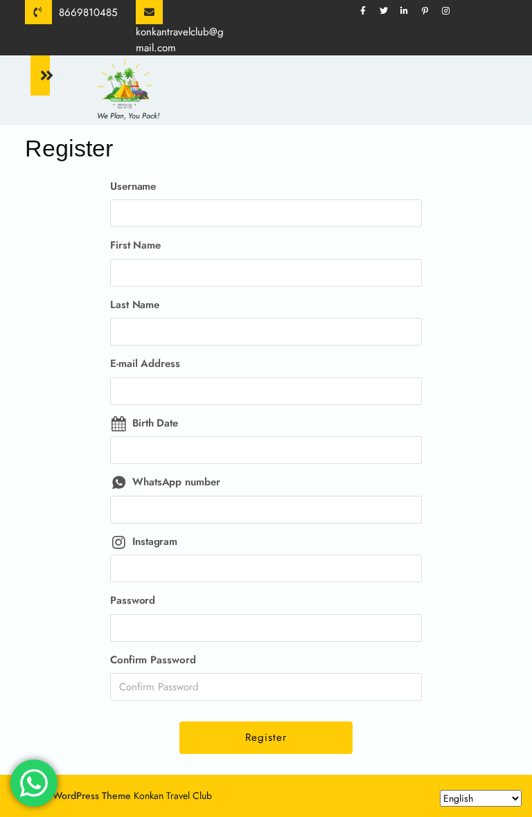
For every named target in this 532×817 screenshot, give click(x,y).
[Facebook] (367, 10)
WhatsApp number (176, 482)
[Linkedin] (409, 10)
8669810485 (88, 12)
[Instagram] (451, 10)
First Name (135, 245)
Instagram (154, 541)
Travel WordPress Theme (78, 795)
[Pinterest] (430, 10)
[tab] (40, 75)
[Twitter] (388, 10)
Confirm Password (152, 659)
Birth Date (155, 423)
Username (133, 186)
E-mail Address (145, 363)
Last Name (134, 304)
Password (132, 600)
